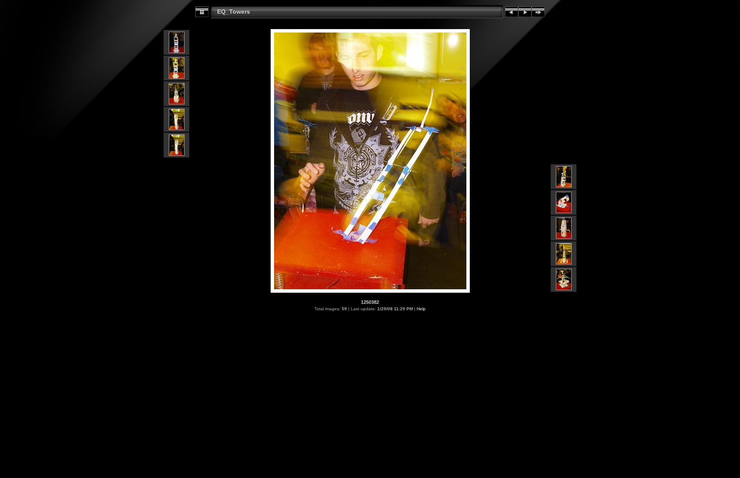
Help (421, 308)
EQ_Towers (233, 11)
